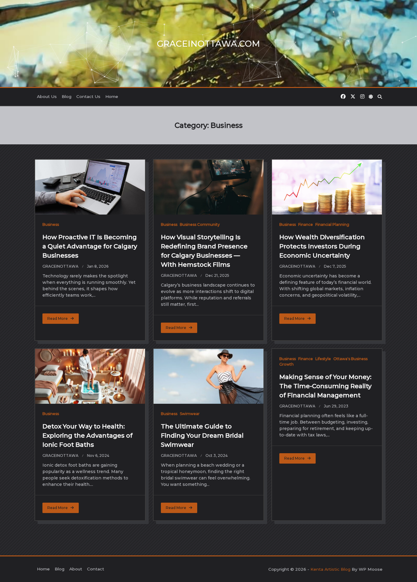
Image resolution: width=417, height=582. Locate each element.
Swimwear (190, 413)
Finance (305, 224)
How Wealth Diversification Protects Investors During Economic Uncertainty (322, 246)
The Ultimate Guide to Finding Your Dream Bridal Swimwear (202, 435)
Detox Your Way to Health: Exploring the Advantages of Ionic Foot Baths (87, 435)
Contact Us (88, 96)
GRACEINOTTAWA (60, 266)
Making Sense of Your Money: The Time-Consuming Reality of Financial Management (325, 386)
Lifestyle (323, 358)
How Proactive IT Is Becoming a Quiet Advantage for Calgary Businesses (89, 246)
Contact (95, 568)
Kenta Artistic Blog (330, 569)
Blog (66, 96)
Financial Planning (332, 224)
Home (111, 96)
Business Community (200, 224)
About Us (47, 96)
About (75, 568)
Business (50, 224)
